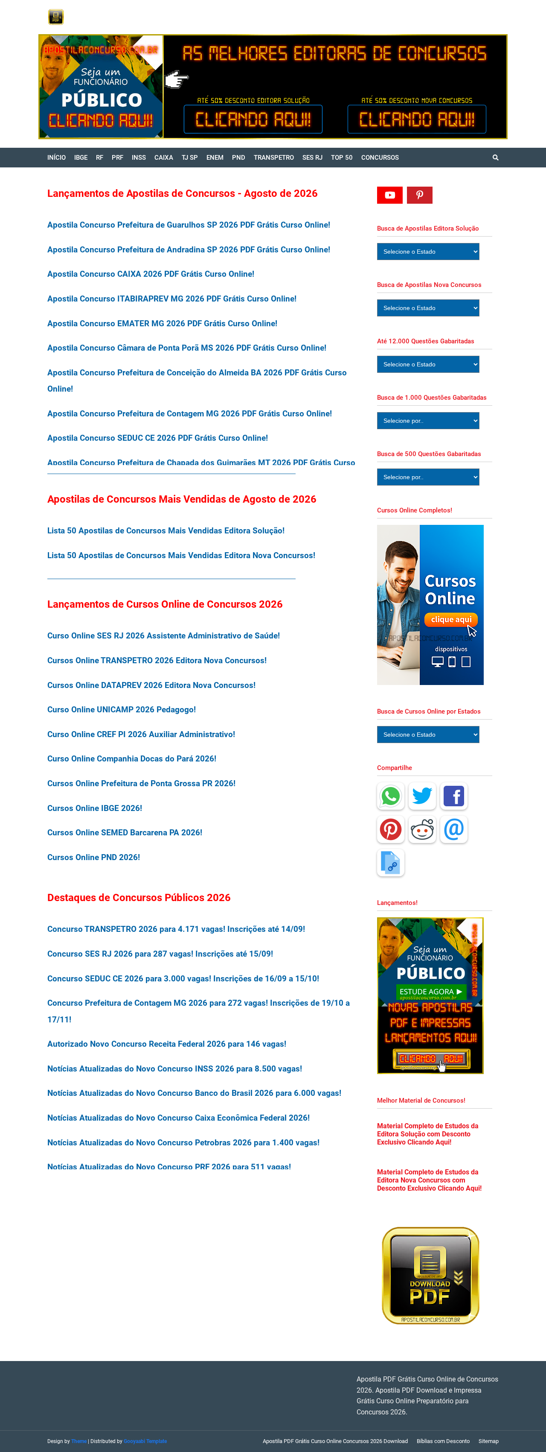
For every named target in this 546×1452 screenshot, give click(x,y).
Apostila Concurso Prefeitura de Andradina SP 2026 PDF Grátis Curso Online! (188, 250)
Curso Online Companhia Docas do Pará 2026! (131, 759)
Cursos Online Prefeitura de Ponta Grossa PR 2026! (141, 783)
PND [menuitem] (238, 157)
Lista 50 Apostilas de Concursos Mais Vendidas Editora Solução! (166, 531)
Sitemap (489, 1441)
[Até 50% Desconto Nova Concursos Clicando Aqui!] (421, 86)
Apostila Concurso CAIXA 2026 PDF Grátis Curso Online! (150, 274)
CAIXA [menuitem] (163, 157)
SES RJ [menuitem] (312, 157)
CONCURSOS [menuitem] (380, 157)
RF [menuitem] (99, 157)
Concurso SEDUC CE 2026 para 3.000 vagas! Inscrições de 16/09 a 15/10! (183, 979)
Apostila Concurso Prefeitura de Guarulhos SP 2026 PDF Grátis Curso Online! (188, 225)
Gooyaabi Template (145, 1441)
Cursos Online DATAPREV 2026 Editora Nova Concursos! (151, 685)
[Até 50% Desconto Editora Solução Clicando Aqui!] (186, 86)
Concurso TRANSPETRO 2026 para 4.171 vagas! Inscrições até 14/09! (176, 929)
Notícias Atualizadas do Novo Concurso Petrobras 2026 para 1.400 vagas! (183, 1143)
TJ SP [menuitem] (190, 157)
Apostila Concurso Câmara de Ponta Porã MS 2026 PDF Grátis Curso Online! (186, 348)
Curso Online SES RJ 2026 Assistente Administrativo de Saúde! (163, 636)
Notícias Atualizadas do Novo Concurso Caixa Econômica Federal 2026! (178, 1118)
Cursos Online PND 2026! (93, 857)
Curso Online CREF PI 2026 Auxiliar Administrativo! (141, 734)
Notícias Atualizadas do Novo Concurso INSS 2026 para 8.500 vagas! (174, 1069)
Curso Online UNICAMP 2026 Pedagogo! (121, 709)
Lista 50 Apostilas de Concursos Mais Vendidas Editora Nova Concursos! (181, 555)
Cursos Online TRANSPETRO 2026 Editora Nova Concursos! (157, 660)
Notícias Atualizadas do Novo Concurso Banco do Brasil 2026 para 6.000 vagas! (194, 1093)
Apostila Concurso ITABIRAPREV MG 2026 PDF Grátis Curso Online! (171, 299)
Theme (79, 1441)
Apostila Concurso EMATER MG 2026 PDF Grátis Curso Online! (162, 323)
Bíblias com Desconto (443, 1441)
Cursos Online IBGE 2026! (94, 808)
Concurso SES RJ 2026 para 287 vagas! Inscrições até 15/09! (160, 954)
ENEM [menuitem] (215, 157)
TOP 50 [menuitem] (342, 157)
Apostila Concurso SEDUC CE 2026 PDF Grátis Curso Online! (157, 438)
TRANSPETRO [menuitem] (274, 157)
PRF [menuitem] (117, 157)
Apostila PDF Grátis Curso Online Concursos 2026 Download (335, 1441)
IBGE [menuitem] (80, 157)
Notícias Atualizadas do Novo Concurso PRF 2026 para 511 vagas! (169, 1167)
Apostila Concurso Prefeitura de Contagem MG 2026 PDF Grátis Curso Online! (189, 414)
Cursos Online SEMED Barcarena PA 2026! (124, 832)
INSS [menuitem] (139, 157)
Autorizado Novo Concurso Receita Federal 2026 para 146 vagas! (166, 1044)
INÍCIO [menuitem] (56, 157)
